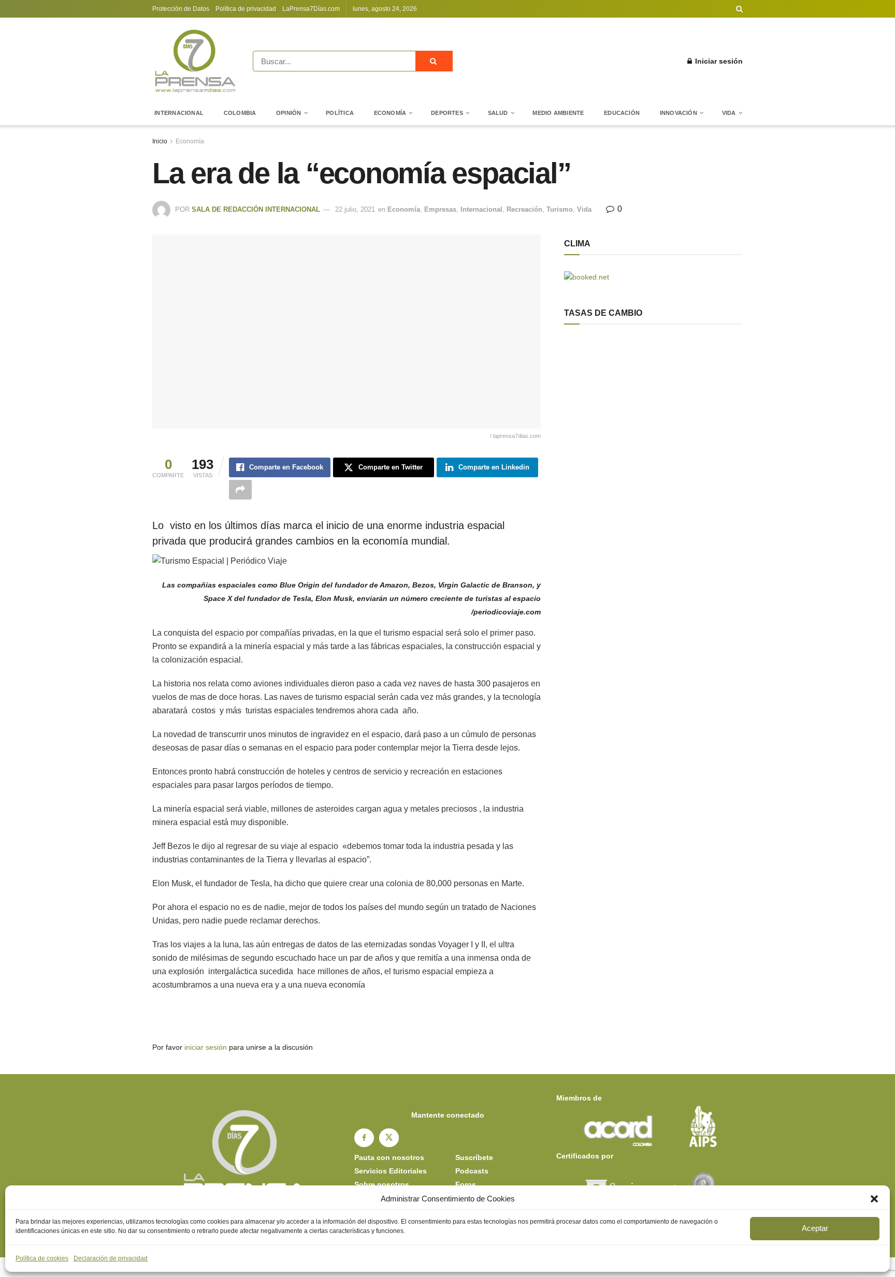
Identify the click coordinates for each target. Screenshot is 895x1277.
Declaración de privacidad (111, 1258)
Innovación (678, 113)
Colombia (240, 113)
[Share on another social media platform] (240, 490)
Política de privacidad (245, 8)
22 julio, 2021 (355, 209)
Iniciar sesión (718, 61)
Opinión (288, 113)
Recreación (524, 209)
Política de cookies (42, 1258)
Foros (465, 1184)
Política (340, 113)
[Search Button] (739, 9)
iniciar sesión (205, 1047)
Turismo (559, 209)
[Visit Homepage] (195, 61)
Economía (390, 113)
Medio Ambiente (558, 113)
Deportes (447, 113)
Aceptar (815, 1228)
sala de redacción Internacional (256, 209)
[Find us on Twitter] (389, 1137)
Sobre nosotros (381, 1184)
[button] (874, 1199)
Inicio (159, 141)
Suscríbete (474, 1157)
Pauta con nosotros (389, 1157)
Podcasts (471, 1171)
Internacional (179, 113)
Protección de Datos (180, 8)
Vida (729, 113)
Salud (498, 113)
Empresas (440, 209)
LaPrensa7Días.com (311, 8)
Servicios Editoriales (390, 1171)
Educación (622, 113)
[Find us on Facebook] (364, 1137)
